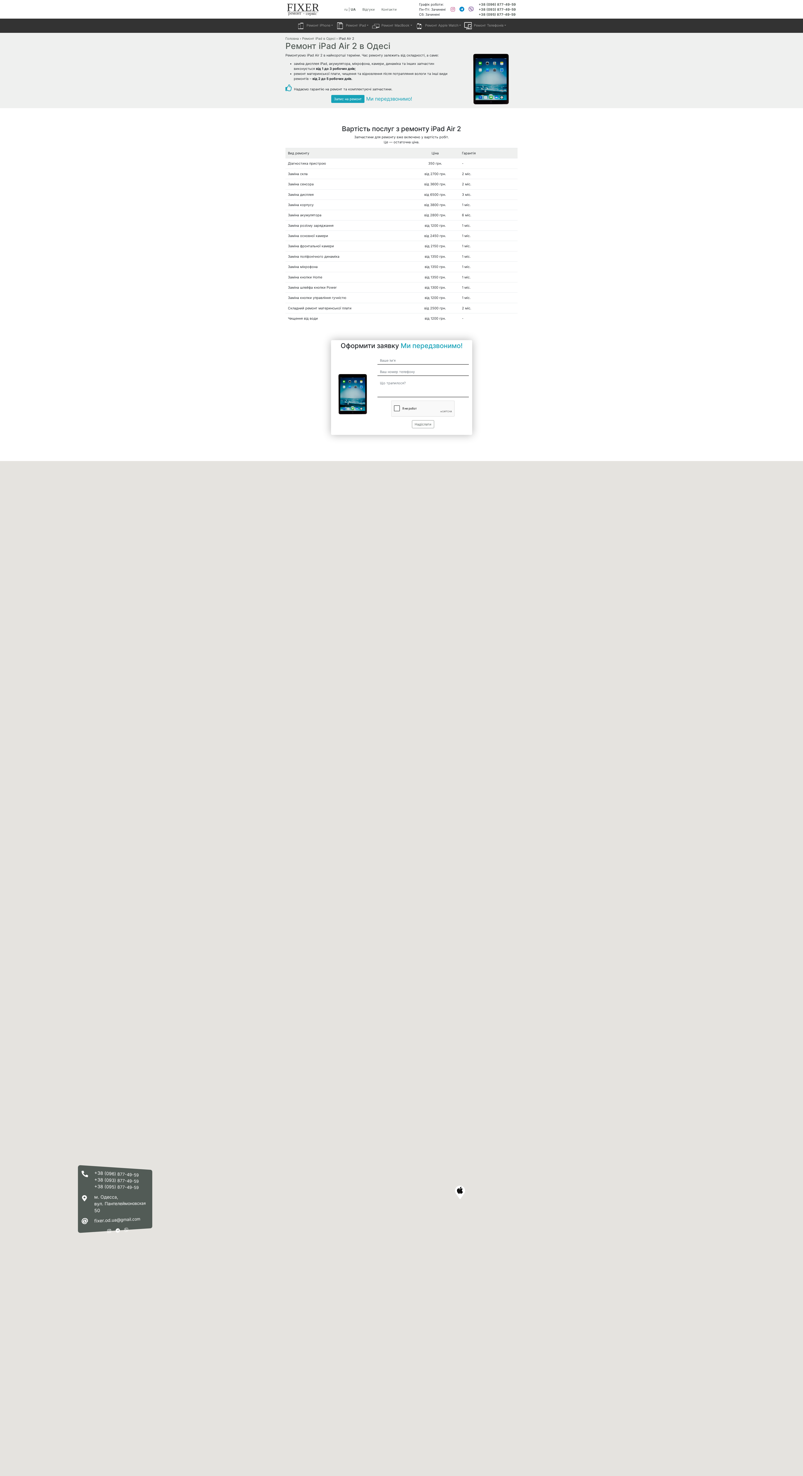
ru (346, 9)
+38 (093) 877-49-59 (497, 9)
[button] (460, 1192)
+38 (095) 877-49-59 (497, 14)
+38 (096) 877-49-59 (497, 4)
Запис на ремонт (348, 99)
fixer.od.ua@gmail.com (117, 1220)
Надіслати (423, 424)
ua (353, 9)
